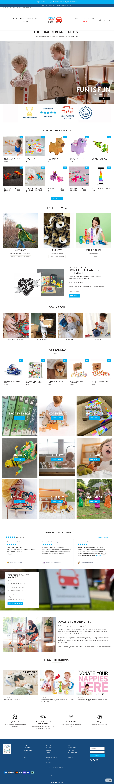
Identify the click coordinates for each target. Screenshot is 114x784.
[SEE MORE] (19, 416)
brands (23, 724)
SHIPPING (5, 7)
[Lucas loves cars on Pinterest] (97, 760)
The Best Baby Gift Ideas (11, 699)
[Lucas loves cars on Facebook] (94, 760)
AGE (76, 18)
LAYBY (47, 755)
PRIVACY (19, 7)
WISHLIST (26, 7)
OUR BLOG (48, 747)
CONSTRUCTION (72, 747)
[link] (21, 562)
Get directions (15, 603)
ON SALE (26, 752)
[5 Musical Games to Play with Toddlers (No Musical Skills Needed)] (57, 682)
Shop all (105, 98)
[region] (57, 2)
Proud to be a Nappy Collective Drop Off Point (91, 699)
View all (57, 198)
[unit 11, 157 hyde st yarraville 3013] (57, 589)
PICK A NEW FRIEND (57, 256)
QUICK (22, 18)
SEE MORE (93, 256)
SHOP (25, 745)
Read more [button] (64, 555)
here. (106, 724)
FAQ (31, 7)
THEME (25, 21)
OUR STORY (49, 745)
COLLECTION (32, 18)
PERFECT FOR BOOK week (20, 256)
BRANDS (91, 18)
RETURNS (12, 7)
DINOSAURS (71, 750)
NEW (15, 18)
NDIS (47, 759)
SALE (85, 21)
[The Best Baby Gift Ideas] (20, 682)
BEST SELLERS (28, 750)
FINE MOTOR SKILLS (73, 752)
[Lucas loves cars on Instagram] (91, 760)
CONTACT (48, 750)
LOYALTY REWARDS (51, 757)
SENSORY (70, 757)
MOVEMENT (71, 755)
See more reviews (103, 537)
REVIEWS (26, 755)
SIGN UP (97, 755)
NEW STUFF (27, 747)
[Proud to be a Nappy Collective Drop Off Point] (93, 682)
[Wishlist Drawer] (105, 20)
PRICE (83, 18)
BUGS (69, 745)
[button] (57, 782)
